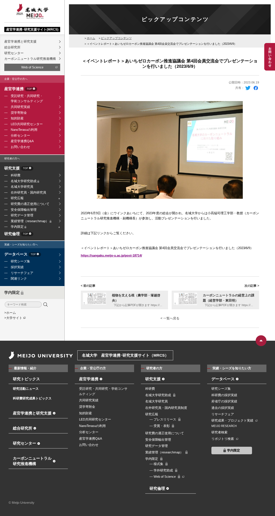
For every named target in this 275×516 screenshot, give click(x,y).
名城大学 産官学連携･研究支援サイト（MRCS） (125, 355)
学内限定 (17, 226)
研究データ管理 (22, 215)
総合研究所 (12, 47)
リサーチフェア (22, 273)
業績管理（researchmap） (30, 221)
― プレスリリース (163, 419)
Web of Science (32, 67)
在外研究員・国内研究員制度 (166, 408)
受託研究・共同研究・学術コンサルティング (27, 98)
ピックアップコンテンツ (116, 38)
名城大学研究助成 (24, 181)
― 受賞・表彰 (160, 426)
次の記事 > (251, 285)
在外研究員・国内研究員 (28, 192)
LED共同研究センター (27, 124)
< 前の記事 (88, 285)
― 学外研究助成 (161, 470)
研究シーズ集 (20, 261)
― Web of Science (163, 476)
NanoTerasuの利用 (24, 129)
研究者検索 (219, 432)
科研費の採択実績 (224, 395)
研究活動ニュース (26, 388)
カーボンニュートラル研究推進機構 (30, 58)
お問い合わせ (20, 147)
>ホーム (10, 312)
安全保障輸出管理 (24, 209)
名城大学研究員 (22, 186)
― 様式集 (156, 464)
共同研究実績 (20, 107)
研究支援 (16, 168)
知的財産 (17, 118)
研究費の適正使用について (30, 204)
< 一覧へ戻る (169, 318)
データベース (20, 254)
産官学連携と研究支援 (20, 41)
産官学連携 (18, 89)
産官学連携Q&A (22, 141)
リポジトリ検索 (222, 439)
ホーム (91, 38)
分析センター (20, 135)
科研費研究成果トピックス (32, 398)
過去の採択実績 (222, 408)
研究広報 (17, 198)
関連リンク (19, 278)
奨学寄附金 (19, 112)
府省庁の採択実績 (224, 401)
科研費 (15, 175)
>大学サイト (13, 318)
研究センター (14, 53)
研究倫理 (16, 234)
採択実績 (17, 267)
